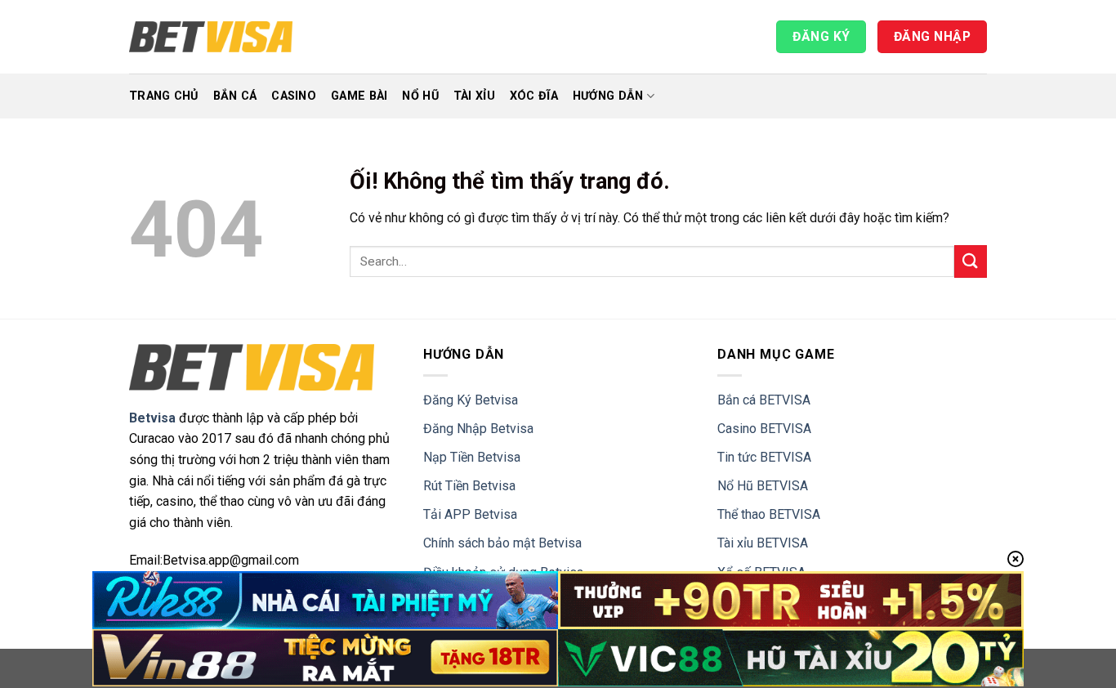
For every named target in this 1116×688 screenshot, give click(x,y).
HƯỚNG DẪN (608, 96)
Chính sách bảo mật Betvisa (502, 543)
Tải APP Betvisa (470, 514)
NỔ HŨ (420, 96)
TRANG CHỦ (164, 96)
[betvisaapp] (210, 36)
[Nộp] (970, 261)
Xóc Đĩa (534, 96)
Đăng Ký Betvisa (470, 400)
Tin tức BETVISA (764, 457)
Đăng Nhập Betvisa (478, 428)
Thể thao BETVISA (768, 514)
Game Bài (359, 96)
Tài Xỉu (474, 96)
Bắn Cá (235, 96)
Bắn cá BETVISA (763, 400)
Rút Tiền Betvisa (469, 486)
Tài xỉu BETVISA (762, 543)
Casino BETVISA (764, 428)
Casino (293, 96)
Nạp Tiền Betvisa (471, 457)
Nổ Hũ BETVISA (762, 486)
